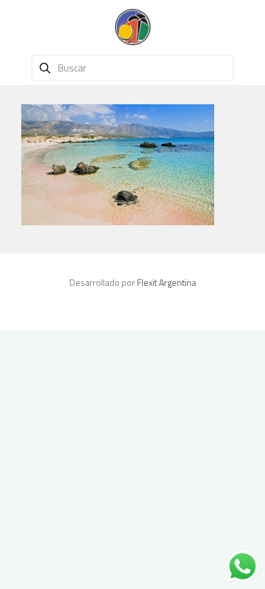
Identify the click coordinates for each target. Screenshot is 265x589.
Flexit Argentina (166, 282)
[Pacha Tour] (132, 25)
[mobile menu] (248, 26)
